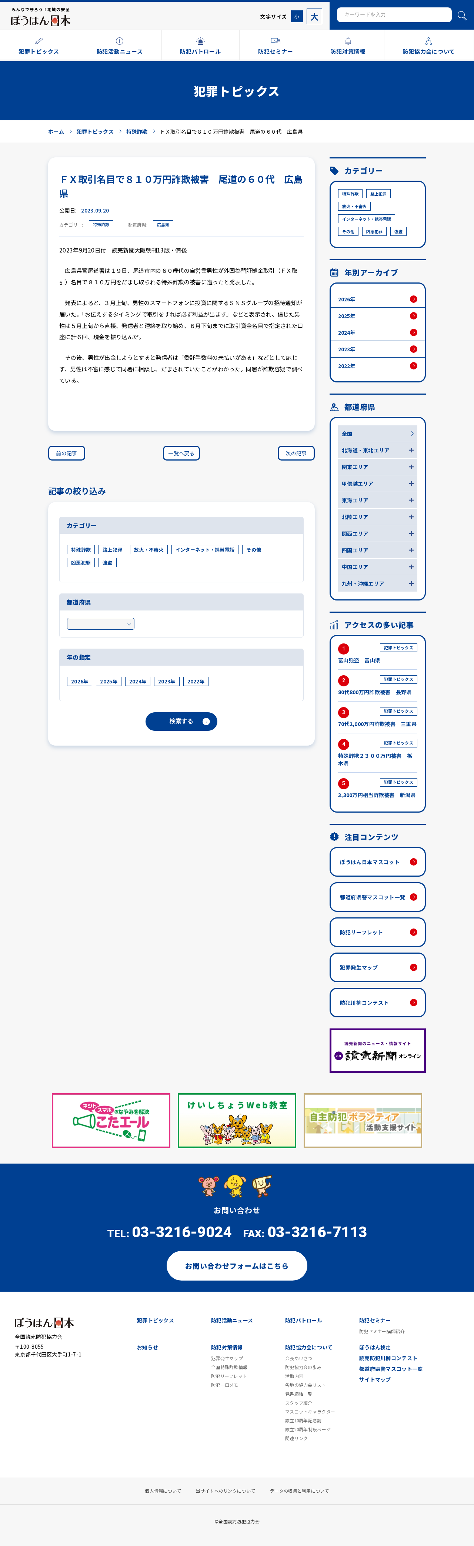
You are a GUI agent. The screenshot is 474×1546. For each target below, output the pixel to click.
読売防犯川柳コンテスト (388, 1358)
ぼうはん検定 (375, 1347)
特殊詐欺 (101, 224)
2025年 (108, 681)
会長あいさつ (299, 1358)
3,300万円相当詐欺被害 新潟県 (377, 789)
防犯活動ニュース (232, 1320)
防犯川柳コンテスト (364, 1002)
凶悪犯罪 (81, 562)
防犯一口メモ (224, 1385)
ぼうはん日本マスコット (370, 862)
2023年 (166, 681)
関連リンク (296, 1438)
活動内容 (294, 1376)
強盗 (108, 562)
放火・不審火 (149, 549)
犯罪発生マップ (359, 967)
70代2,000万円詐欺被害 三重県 (377, 717)
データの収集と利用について (299, 1491)
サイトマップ (375, 1379)
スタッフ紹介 (299, 1403)
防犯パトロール (303, 1320)
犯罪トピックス (155, 1320)
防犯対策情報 (227, 1347)
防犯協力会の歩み (303, 1367)
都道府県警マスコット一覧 (372, 897)
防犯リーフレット (361, 932)
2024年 (137, 681)
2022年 (195, 681)
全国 (347, 433)
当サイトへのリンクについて (225, 1491)
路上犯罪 (112, 549)
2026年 (79, 681)
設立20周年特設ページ (308, 1429)
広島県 (163, 224)
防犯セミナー (375, 1320)
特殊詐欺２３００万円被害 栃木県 (375, 753)
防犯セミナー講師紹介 (382, 1331)
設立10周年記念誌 (303, 1420)
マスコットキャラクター (310, 1411)
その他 (253, 549)
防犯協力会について (309, 1347)
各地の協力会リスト (305, 1385)
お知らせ (147, 1347)
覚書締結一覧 (299, 1394)
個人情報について (163, 1491)
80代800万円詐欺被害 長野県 (375, 686)
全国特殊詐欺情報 (229, 1367)
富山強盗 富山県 (375, 654)
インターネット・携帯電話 (205, 549)
